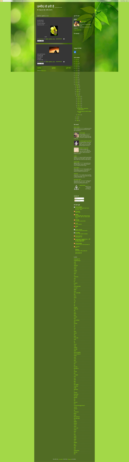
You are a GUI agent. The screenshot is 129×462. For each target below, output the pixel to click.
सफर (75, 432)
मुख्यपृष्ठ (54, 68)
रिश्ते (74, 404)
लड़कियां (75, 156)
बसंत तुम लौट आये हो (77, 179)
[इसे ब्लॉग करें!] (39, 40)
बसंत (75, 378)
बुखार (75, 383)
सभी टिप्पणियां (78, 200)
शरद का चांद (76, 428)
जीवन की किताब (76, 320)
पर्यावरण (75, 355)
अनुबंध (75, 263)
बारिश (75, 379)
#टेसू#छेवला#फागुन (77, 260)
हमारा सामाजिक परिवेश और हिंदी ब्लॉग (81, 250)
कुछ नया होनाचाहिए (77, 292)
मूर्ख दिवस (75, 397)
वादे (74, 410)
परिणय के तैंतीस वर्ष (77, 354)
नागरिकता (75, 347)
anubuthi (77, 246)
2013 (76, 82)
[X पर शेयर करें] (40, 40)
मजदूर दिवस (76, 386)
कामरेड (75, 289)
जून (77, 116)
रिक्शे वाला (75, 402)
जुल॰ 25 (79, 96)
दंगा (74, 329)
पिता (74, 365)
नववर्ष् (75, 346)
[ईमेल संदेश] (64, 38)
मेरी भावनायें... (77, 211)
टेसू (74, 325)
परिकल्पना (77, 249)
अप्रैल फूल (76, 265)
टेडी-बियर (75, 323)
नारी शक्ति (75, 349)
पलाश (75, 357)
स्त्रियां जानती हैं (76, 127)
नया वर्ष (75, 344)
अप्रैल (77, 120)
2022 (76, 66)
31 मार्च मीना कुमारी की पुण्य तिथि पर (85, 141)
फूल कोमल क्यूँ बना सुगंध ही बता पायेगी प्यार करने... (82, 109)
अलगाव (75, 267)
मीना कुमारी (76, 395)
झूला (74, 321)
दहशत (75, 331)
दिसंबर (77, 86)
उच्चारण (76, 214)
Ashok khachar (78, 236)
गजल (75, 300)
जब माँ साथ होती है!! (78, 224)
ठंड (74, 326)
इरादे (74, 280)
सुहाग (75, 444)
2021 (76, 68)
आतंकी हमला (76, 276)
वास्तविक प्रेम (76, 412)
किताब (75, 291)
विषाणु (75, 420)
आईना (75, 273)
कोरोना (75, 296)
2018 (76, 73)
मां (74, 391)
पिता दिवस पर (76, 368)
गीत (74, 305)
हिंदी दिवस (75, 452)
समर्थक (75, 436)
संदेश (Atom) (43, 70)
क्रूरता (75, 297)
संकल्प (75, 431)
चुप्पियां (75, 313)
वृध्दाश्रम (75, 423)
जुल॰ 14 (79, 103)
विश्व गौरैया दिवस (77, 418)
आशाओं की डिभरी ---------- (84, 185)
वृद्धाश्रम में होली (76, 161)
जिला (75, 318)
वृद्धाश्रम (75, 421)
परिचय (75, 350)
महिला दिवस (76, 389)
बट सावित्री (76, 375)
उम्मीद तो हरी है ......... (49, 6)
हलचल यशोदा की (78, 253)
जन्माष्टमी (75, 317)
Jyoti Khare (76, 50)
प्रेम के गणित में (76, 167)
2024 (76, 63)
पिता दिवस (75, 366)
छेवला (75, 315)
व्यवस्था (75, 424)
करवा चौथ (75, 288)
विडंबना (75, 413)
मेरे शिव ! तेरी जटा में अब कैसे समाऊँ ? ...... (82, 230)
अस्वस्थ (75, 271)
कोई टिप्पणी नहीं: (59, 38)
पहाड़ (75, 360)
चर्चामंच (76, 226)
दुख (74, 334)
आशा (75, 278)
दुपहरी (75, 336)
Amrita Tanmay (78, 229)
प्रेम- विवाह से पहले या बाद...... (80, 241)
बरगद (75, 376)
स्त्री (75, 447)
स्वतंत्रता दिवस (76, 450)
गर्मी (74, 302)
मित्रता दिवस (76, 394)
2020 (76, 70)
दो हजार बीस (76, 337)
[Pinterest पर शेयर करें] (43, 40)
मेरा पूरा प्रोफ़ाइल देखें (77, 30)
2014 (76, 81)
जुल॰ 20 (79, 98)
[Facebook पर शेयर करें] (41, 40)
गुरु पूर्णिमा (75, 307)
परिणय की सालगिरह (77, 352)
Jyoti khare (83, 21)
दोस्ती (75, 339)
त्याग (74, 328)
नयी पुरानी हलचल (78, 243)
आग (74, 275)
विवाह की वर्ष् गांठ (76, 416)
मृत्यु (74, 399)
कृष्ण (74, 294)
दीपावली (75, 333)
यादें (74, 400)
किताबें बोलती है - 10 (78, 237)
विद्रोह (75, 415)
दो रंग (76, 247)
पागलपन (75, 362)
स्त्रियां (75, 445)
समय (75, 434)
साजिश (75, 439)
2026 (76, 59)
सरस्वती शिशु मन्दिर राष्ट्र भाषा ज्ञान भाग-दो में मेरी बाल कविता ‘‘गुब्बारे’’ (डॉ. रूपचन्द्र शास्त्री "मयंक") (82, 216)
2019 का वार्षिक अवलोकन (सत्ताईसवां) (81, 233)
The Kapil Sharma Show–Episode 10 (82, 244)
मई (77, 118)
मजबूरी (75, 387)
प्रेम (74, 370)
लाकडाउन (75, 408)
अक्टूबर (77, 89)
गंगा (74, 299)
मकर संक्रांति (76, 384)
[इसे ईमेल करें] (38, 40)
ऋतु (74, 284)
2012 (76, 84)
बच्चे (74, 373)
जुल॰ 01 (79, 114)
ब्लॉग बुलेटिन (77, 232)
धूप (74, 341)
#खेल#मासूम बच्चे (77, 259)
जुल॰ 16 (79, 101)
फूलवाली (75, 371)
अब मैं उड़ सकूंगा (82, 133)
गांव (74, 304)
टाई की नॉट (76, 173)
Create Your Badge (77, 54)
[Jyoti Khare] (75, 52)
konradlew (61, 459)
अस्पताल (75, 270)
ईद (74, 281)
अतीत (75, 262)
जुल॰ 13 (79, 105)
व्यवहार (75, 426)
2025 (76, 61)
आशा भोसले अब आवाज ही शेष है (80, 221)
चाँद (74, 310)
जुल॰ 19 (79, 99)
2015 (76, 79)
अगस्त (77, 93)
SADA (76, 223)
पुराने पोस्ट (68, 68)
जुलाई (77, 94)
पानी (74, 363)
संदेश (76, 198)
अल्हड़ (75, 268)
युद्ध (75, 227)
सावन (75, 440)
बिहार (75, 381)
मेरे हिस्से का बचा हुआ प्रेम (83, 148)
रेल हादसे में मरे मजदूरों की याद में (79, 405)
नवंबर (77, 87)
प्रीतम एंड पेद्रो (77, 212)
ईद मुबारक (75, 283)
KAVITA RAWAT (78, 207)
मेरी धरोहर (77, 220)
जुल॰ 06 (79, 107)
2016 (76, 77)
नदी (74, 342)
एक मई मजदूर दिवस (77, 286)
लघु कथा (75, 407)
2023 (76, 65)
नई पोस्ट (39, 68)
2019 (76, 72)
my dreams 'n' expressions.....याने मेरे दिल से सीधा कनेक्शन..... (82, 240)
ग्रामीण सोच (76, 308)
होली (74, 453)
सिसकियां (75, 442)
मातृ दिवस (75, 392)
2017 (76, 75)
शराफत (75, 429)
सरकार (75, 437)
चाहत (75, 312)
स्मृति (75, 449)
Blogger (69, 459)
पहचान (75, 358)
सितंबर (77, 91)
